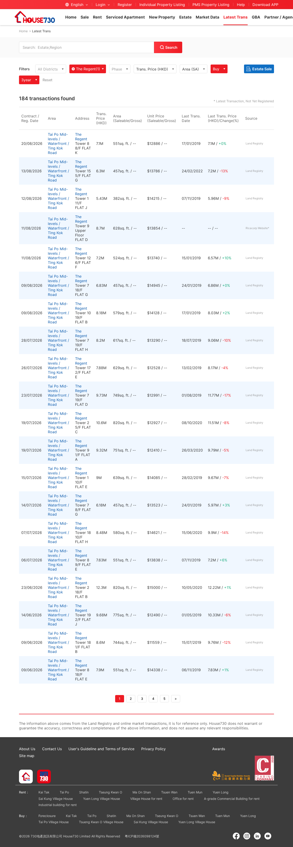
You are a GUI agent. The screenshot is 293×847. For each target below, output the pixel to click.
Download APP (265, 4)
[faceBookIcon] (236, 836)
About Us (27, 749)
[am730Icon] (42, 777)
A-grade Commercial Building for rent (232, 799)
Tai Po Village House (53, 822)
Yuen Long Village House (101, 799)
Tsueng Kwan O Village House (101, 822)
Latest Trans (235, 17)
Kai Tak (43, 792)
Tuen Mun (195, 792)
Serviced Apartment (125, 17)
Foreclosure (47, 816)
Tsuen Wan (169, 792)
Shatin (84, 792)
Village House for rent (146, 799)
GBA (256, 17)
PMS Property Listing (211, 4)
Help (241, 4)
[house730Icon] (26, 777)
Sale (85, 17)
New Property (162, 17)
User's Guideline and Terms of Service (101, 749)
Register (125, 4)
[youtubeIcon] (267, 836)
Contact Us (52, 749)
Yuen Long (220, 792)
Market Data (207, 17)
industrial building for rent (57, 805)
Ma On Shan (142, 792)
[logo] (35, 17)
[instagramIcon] (246, 836)
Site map (26, 755)
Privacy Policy (153, 749)
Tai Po (64, 792)
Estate (185, 17)
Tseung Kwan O (110, 792)
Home (70, 17)
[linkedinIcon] (257, 836)
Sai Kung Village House (55, 799)
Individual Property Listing (162, 4)
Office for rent (183, 799)
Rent (97, 17)
